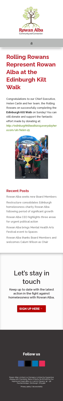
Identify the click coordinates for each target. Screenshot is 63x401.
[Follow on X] (28, 363)
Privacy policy (26, 387)
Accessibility (37, 387)
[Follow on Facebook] (21, 363)
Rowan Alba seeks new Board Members (31, 196)
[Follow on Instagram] (42, 363)
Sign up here (29, 309)
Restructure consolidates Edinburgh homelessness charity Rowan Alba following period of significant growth (29, 207)
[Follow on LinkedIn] (35, 363)
